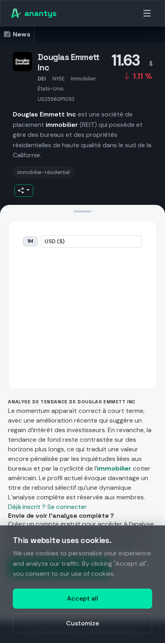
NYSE (58, 78)
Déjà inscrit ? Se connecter (47, 507)
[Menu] (147, 13)
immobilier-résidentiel (43, 172)
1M (30, 241)
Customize (82, 623)
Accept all (82, 598)
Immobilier (83, 78)
